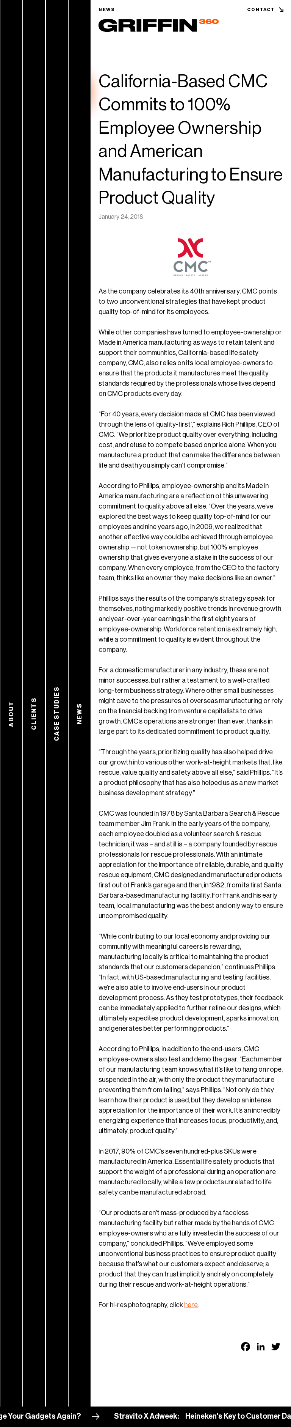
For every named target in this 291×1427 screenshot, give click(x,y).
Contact (261, 9)
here (191, 1304)
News (107, 9)
